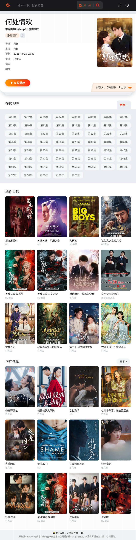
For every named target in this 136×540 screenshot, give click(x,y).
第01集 (12, 117)
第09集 (12, 125)
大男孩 (73, 240)
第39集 (108, 150)
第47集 (108, 158)
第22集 (92, 133)
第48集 (124, 158)
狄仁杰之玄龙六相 (111, 240)
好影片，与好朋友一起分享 (111, 87)
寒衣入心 (10, 347)
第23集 (108, 133)
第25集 (12, 141)
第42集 (28, 158)
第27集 (44, 141)
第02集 (28, 117)
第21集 (76, 133)
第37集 (76, 150)
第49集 (12, 166)
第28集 (60, 141)
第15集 (108, 125)
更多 (122, 361)
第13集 (76, 125)
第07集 (108, 117)
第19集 (44, 133)
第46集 (92, 158)
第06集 (92, 117)
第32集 (124, 141)
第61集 (76, 175)
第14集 (92, 125)
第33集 (12, 150)
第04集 (60, 117)
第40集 (124, 150)
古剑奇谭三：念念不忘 (113, 347)
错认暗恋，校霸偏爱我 (81, 293)
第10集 (28, 125)
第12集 (60, 125)
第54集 (92, 166)
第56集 (124, 166)
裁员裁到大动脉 (46, 410)
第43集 (44, 158)
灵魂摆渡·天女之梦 (47, 293)
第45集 (76, 158)
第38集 (92, 150)
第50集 (28, 166)
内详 (15, 43)
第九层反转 (11, 240)
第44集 (60, 158)
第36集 (60, 150)
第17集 (12, 133)
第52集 (60, 166)
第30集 (92, 141)
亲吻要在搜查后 (110, 293)
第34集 (28, 150)
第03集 (44, 117)
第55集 (108, 166)
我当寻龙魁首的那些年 (49, 347)
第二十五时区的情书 (80, 347)
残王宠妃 (106, 463)
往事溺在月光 (76, 463)
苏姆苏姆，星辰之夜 (48, 240)
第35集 (44, 150)
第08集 (124, 117)
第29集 (76, 141)
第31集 (108, 141)
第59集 (44, 175)
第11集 (44, 125)
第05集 (76, 117)
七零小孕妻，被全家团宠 (115, 410)
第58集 (28, 175)
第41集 (12, 158)
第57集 (12, 175)
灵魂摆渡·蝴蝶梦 (14, 293)
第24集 (124, 133)
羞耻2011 (42, 463)
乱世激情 (74, 410)
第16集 (124, 125)
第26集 (28, 141)
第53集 (76, 166)
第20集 (60, 133)
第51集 (44, 166)
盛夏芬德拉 (11, 410)
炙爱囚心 (10, 463)
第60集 (60, 175)
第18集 (28, 133)
